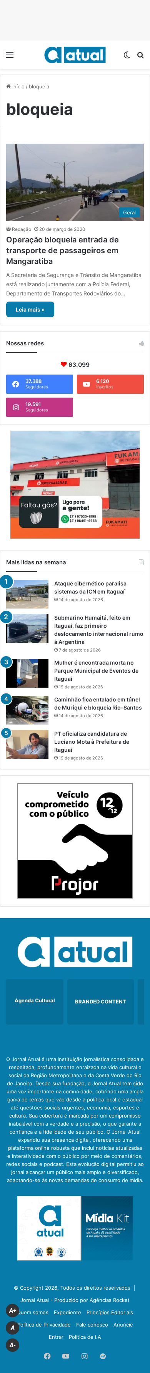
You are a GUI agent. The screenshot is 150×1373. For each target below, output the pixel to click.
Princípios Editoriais (110, 1312)
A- (13, 1345)
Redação (21, 229)
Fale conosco (92, 1325)
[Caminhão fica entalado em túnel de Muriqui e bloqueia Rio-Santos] (27, 710)
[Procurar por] (140, 57)
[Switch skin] (127, 57)
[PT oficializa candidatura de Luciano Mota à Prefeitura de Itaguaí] (27, 744)
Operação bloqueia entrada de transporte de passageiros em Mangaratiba (62, 250)
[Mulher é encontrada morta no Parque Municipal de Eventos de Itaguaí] (27, 673)
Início (18, 86)
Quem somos (32, 1312)
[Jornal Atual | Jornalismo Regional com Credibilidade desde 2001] (75, 54)
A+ (12, 1310)
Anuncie (123, 1325)
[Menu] (9, 57)
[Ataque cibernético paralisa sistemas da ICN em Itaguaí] (27, 594)
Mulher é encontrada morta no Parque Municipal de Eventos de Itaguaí (96, 670)
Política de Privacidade (44, 1325)
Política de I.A (85, 1337)
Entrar (56, 1337)
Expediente (67, 1312)
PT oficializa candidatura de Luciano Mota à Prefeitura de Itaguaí (91, 741)
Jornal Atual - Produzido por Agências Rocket (75, 1300)
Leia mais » (30, 309)
